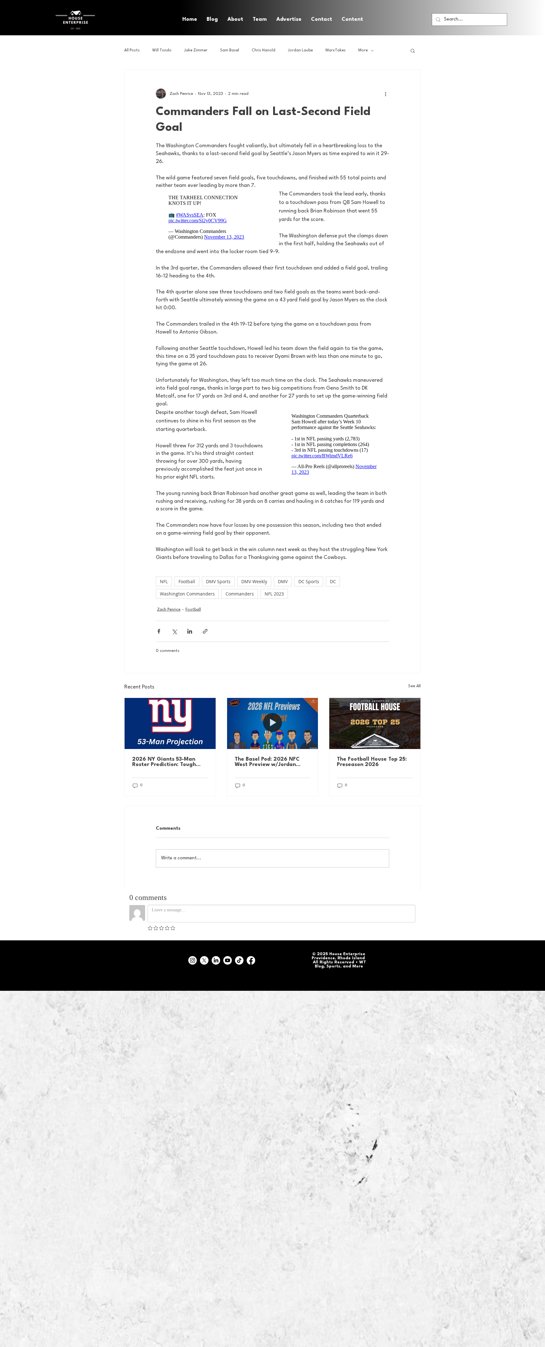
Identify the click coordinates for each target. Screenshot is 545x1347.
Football (187, 581)
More (363, 50)
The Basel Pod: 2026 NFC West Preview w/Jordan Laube (267, 762)
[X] (204, 960)
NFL (164, 581)
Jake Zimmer (196, 50)
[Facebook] (251, 960)
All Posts (132, 50)
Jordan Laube (300, 50)
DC (333, 581)
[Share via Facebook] (159, 631)
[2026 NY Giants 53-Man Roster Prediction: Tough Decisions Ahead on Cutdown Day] (170, 723)
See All (414, 686)
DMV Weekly (254, 581)
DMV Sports (218, 581)
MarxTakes (335, 50)
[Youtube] (227, 960)
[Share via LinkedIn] (190, 631)
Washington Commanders (187, 594)
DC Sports (308, 581)
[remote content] (211, 217)
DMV (283, 581)
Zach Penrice (168, 609)
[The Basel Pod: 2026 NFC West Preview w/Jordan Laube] (272, 723)
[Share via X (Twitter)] (174, 631)
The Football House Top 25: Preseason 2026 (372, 762)
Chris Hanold (263, 50)
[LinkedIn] (216, 960)
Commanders (240, 594)
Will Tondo (162, 50)
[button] (352, 19)
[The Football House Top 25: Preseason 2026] (374, 723)
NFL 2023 (274, 594)
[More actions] (385, 93)
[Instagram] (192, 960)
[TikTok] (239, 960)
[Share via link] (205, 631)
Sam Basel (229, 50)
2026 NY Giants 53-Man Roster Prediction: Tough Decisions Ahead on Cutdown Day (169, 762)
